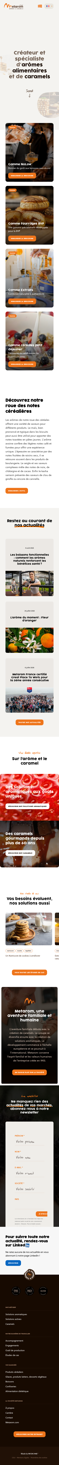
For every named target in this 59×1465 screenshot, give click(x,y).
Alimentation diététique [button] (17, 1391)
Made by (24, 1453)
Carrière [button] (9, 1412)
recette (19, 951)
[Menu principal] (40, 6)
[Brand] (13, 6)
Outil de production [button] (15, 1350)
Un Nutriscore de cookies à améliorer (22, 955)
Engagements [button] (12, 1345)
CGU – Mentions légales (20, 1458)
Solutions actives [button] (13, 1319)
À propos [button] (9, 1408)
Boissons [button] (9, 1381)
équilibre (28, 951)
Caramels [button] (9, 1323)
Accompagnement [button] (14, 1340)
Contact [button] (9, 1417)
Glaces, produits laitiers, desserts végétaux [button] (25, 1376)
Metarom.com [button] (12, 1422)
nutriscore (10, 951)
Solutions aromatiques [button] (16, 1314)
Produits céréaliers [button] (14, 1371)
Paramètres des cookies (39, 1458)
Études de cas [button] (12, 1355)
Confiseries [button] (10, 1386)
